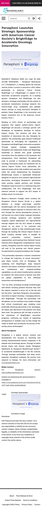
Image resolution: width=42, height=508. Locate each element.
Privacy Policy (27, 505)
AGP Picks (5, 3)
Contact (37, 505)
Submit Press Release (13, 500)
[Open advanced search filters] (33, 18)
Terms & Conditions (30, 500)
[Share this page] (39, 18)
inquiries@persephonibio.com (13, 373)
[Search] (29, 18)
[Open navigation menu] (3, 18)
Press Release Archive (24, 496)
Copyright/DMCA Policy (11, 505)
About (11, 496)
